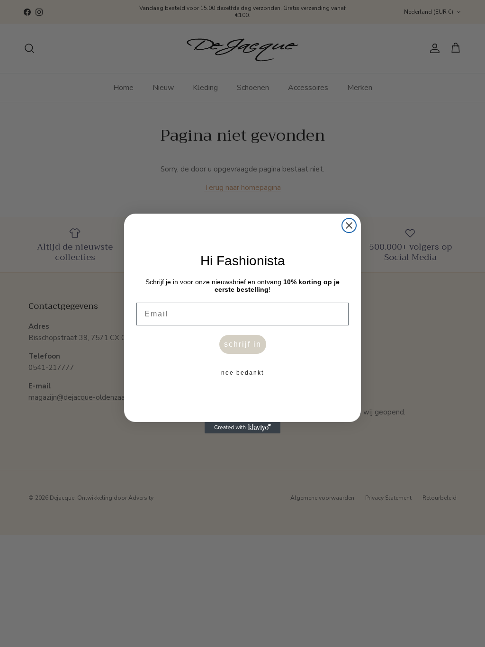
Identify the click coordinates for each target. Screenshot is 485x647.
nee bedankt (242, 372)
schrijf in (242, 344)
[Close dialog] (349, 225)
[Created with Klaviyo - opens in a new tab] (242, 427)
